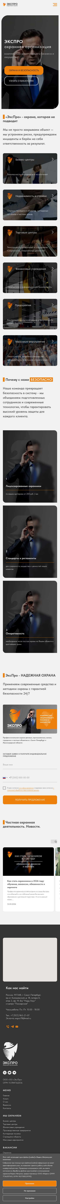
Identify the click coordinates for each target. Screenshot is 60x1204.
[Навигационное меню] (55, 4)
